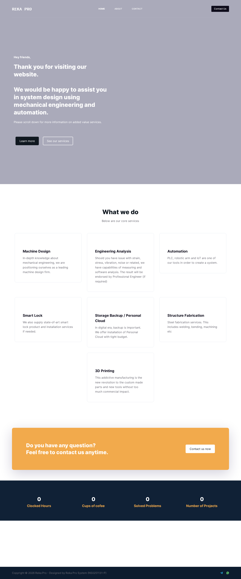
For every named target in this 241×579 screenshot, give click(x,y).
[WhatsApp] (227, 573)
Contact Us (220, 8)
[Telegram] (221, 573)
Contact (137, 8)
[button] (27, 141)
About (118, 8)
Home (101, 8)
